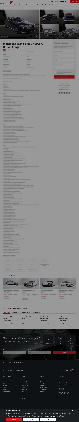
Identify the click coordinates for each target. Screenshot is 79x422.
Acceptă (14, 419)
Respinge (31, 419)
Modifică (48, 419)
